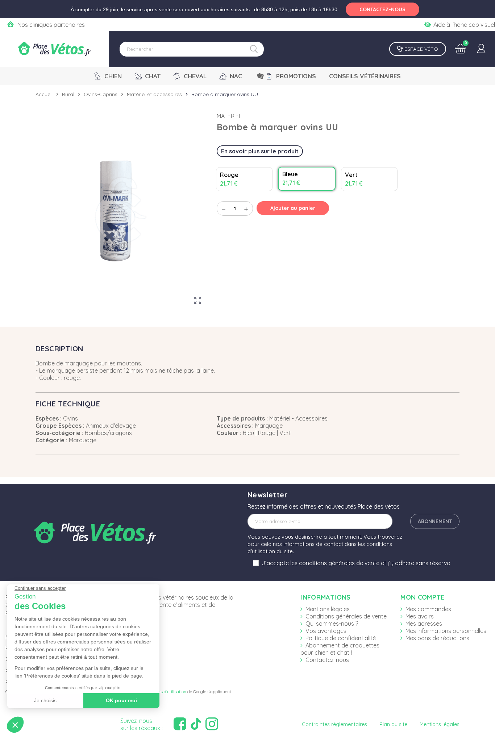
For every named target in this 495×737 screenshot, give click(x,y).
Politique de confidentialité (340, 638)
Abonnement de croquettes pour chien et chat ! (339, 649)
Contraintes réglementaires (334, 724)
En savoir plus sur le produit (260, 151)
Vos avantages (325, 630)
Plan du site (393, 724)
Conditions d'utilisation (164, 691)
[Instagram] (212, 724)
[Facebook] (181, 724)
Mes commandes (428, 609)
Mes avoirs (419, 616)
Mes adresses (423, 623)
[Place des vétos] (54, 49)
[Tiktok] (197, 724)
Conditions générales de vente (346, 616)
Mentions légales (327, 609)
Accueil (44, 94)
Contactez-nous (327, 659)
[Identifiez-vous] (481, 48)
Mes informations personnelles (445, 630)
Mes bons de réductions (437, 638)
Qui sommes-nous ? (331, 623)
